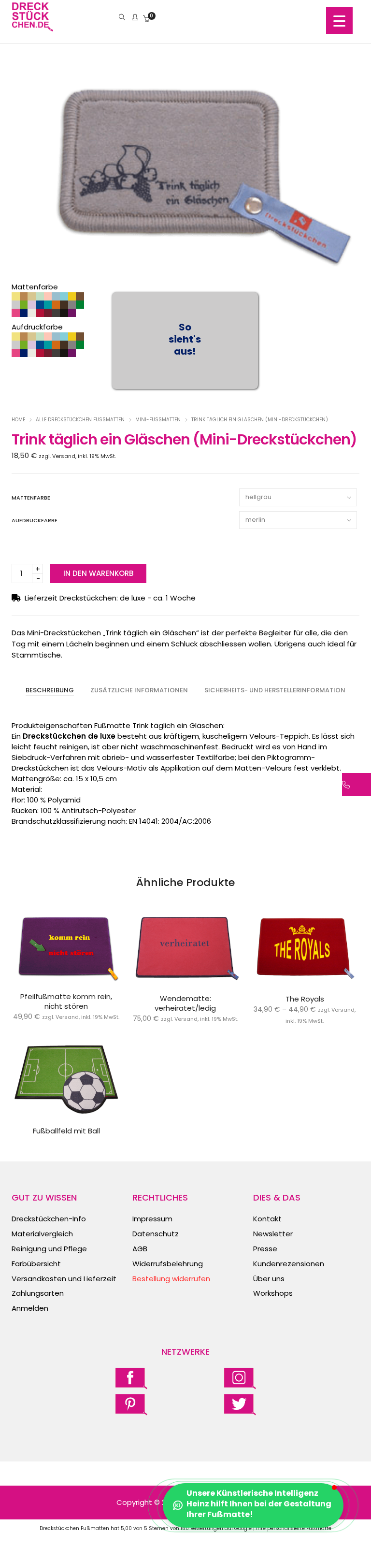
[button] (253, 1505)
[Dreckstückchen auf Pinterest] (131, 1404)
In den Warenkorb (98, 573)
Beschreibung (50, 690)
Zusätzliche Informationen (139, 690)
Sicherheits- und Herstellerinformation (274, 690)
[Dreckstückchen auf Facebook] (131, 1378)
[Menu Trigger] (339, 20)
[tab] (50, 690)
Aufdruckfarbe (34, 520)
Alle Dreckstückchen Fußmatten (80, 419)
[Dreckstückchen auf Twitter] (240, 1404)
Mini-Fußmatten (158, 419)
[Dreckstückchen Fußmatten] (32, 26)
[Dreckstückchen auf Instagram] (240, 1378)
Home (18, 419)
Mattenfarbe (31, 497)
